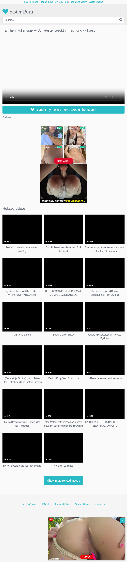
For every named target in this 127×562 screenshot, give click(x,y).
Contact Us (99, 504)
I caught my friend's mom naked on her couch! (65, 109)
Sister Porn (20, 11)
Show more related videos (63, 480)
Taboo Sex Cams (78, 2)
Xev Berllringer (31, 2)
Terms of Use (81, 504)
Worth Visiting (96, 2)
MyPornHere (61, 2)
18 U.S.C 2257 (29, 504)
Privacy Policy (62, 504)
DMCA (45, 504)
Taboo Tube (47, 2)
